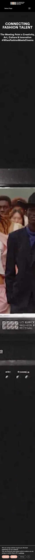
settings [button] (21, 553)
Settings (22, 557)
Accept (5, 557)
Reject (13, 557)
